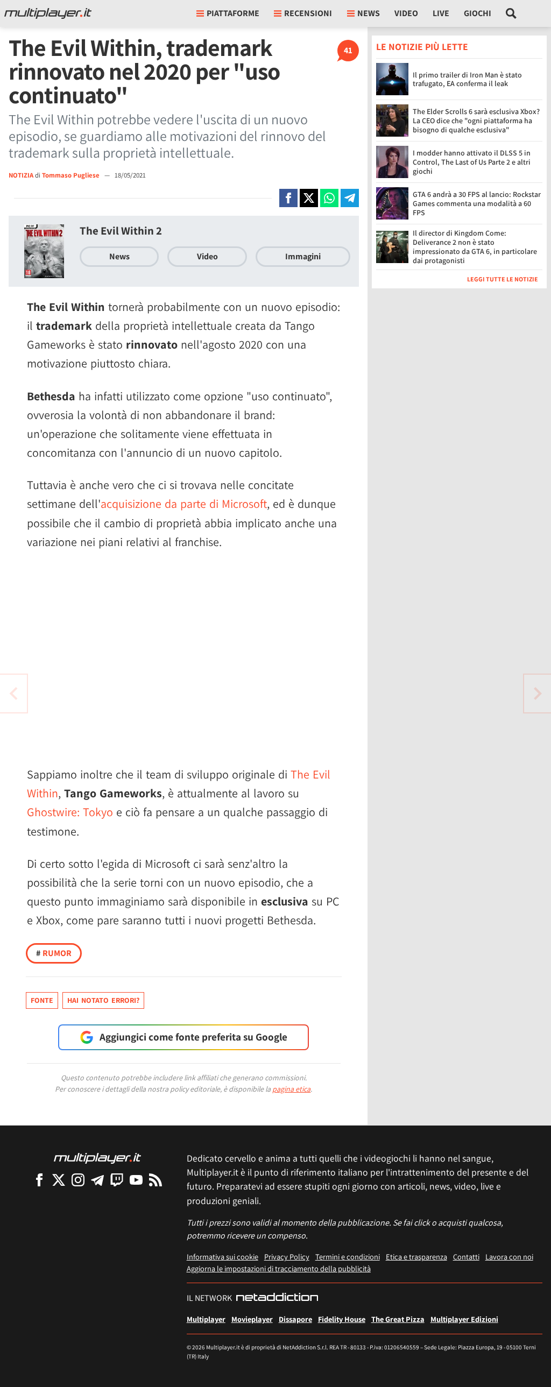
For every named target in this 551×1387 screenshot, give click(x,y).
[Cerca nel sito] (511, 13)
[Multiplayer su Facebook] (39, 1179)
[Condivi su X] (309, 198)
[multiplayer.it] (97, 1157)
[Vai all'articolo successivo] (13, 693)
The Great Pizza (398, 1319)
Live (441, 13)
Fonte (42, 1000)
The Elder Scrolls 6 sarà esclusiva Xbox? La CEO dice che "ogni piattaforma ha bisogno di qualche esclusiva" (476, 121)
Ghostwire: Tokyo (70, 811)
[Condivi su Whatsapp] (329, 198)
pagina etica (291, 1089)
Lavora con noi (509, 1256)
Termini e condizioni (347, 1256)
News (119, 256)
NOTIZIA (21, 175)
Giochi (477, 13)
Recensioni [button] (308, 13)
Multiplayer (206, 1319)
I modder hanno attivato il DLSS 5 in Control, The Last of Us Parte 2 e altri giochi (472, 162)
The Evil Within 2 (121, 230)
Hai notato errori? (103, 1000)
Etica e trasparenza (416, 1256)
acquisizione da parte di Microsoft (184, 503)
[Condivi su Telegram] (350, 198)
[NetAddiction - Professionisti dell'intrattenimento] (277, 1298)
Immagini (303, 256)
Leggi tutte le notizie (502, 279)
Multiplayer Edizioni (464, 1319)
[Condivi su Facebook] (288, 198)
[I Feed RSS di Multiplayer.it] (155, 1179)
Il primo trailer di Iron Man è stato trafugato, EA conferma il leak (467, 79)
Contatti (466, 1256)
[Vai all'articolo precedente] (537, 693)
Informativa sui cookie (222, 1256)
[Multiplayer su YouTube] (136, 1179)
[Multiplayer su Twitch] (116, 1179)
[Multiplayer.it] (47, 13)
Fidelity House (341, 1319)
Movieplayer (252, 1319)
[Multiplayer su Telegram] (97, 1179)
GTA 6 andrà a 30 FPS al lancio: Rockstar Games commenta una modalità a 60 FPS (477, 203)
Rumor (54, 953)
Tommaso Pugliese (71, 175)
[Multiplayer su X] (58, 1179)
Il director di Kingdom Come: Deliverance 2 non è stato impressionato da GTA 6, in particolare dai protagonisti (475, 246)
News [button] (368, 13)
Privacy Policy (286, 1256)
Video (406, 13)
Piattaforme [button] (233, 13)
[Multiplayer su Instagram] (78, 1179)
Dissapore (295, 1319)
